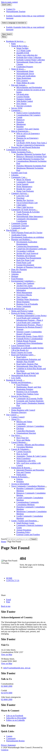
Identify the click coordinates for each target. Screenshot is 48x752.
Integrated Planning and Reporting (30, 470)
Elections (20, 428)
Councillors (21, 424)
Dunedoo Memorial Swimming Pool (31, 166)
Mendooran (21, 124)
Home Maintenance (24, 186)
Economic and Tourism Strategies (30, 401)
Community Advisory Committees (30, 426)
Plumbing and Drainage (26, 256)
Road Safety (21, 357)
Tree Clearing (21, 297)
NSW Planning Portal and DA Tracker (26, 233)
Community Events (19, 223)
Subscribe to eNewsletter (16, 718)
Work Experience (23, 458)
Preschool (20, 198)
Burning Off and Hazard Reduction (25, 147)
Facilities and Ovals (19, 173)
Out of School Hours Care (27, 203)
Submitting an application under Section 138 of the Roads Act (27, 349)
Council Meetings (18, 442)
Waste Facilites (22, 48)
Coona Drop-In (22, 214)
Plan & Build (11, 230)
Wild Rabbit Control (24, 101)
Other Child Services (24, 207)
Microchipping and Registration (29, 87)
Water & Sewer (17, 69)
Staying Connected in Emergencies (30, 145)
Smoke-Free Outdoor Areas (27, 394)
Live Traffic (16, 378)
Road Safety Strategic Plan (27, 364)
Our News (15, 435)
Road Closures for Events (21, 352)
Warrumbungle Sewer (25, 73)
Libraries (14, 175)
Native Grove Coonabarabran (28, 113)
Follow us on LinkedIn (15, 720)
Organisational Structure (26, 433)
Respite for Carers (23, 189)
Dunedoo (20, 122)
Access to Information (20, 484)
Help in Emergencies (19, 131)
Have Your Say (22, 438)
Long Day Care (22, 196)
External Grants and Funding (28, 534)
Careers (9, 736)
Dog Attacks (21, 103)
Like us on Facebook (14, 715)
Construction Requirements (27, 246)
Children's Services (19, 193)
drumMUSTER (22, 53)
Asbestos (15, 274)
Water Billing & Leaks (25, 83)
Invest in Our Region (19, 396)
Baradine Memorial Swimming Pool (31, 154)
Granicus (4, 750)
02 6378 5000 (6, 693)
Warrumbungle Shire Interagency (29, 216)
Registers (20, 481)
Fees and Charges (23, 472)
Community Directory (20, 226)
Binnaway (20, 120)
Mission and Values (24, 421)
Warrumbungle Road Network (23, 375)
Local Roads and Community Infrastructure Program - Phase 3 (29, 323)
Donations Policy (23, 532)
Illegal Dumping (23, 302)
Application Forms (18, 235)
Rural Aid (20, 140)
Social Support (22, 184)
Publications (16, 272)
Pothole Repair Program (26, 341)
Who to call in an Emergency (28, 133)
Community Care (18, 177)
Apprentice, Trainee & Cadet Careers (31, 456)
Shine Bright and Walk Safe (27, 373)
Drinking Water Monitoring (27, 299)
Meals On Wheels (23, 179)
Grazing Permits (22, 97)
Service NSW (16, 108)
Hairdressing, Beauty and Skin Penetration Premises (28, 388)
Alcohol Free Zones (24, 286)
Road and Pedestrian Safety (22, 355)
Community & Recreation (16, 150)
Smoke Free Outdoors (25, 283)
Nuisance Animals (23, 99)
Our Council (11, 415)
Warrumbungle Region (15, 741)
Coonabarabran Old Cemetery (28, 115)
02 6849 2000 (6, 686)
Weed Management (24, 292)
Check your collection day (27, 55)
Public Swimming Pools (21, 152)
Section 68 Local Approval (27, 253)
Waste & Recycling (19, 46)
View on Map (6, 654)
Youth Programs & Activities (28, 212)
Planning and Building (20, 239)
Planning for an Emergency (27, 138)
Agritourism (16, 408)
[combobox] (14, 22)
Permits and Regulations (21, 382)
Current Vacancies (23, 451)
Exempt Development (25, 265)
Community (11, 738)
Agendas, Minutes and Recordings (30, 445)
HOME (9, 578)
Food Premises (17, 279)
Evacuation (20, 136)
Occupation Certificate (25, 251)
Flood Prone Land (23, 262)
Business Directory (19, 412)
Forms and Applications (26, 76)
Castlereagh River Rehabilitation (29, 343)
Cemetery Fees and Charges (27, 129)
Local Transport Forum (20, 345)
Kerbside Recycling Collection (28, 57)
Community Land (18, 228)
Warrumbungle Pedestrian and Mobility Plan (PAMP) (28, 360)
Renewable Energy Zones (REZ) (29, 336)
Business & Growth (14, 380)
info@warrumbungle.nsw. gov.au (16, 668)
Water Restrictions (23, 78)
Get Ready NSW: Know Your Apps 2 (31, 143)
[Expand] (28, 46)
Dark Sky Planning (19, 269)
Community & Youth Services (23, 209)
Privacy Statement (8, 745)
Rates (13, 44)
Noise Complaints (23, 306)
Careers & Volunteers (20, 449)
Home (3, 541)
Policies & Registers (19, 477)
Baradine (20, 126)
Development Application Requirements (26, 243)
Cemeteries (15, 110)
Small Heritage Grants (25, 523)
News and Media (23, 440)
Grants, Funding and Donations (24, 521)
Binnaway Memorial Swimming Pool (31, 156)
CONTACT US (12, 580)
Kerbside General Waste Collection (30, 60)
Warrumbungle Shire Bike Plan (29, 366)
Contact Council (17, 417)
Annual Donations (23, 530)
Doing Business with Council (23, 410)
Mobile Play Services (25, 200)
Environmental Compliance (22, 281)
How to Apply (22, 454)
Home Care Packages (25, 191)
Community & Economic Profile (29, 398)
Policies (19, 479)
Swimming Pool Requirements (28, 258)
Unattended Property (24, 67)
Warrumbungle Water (25, 71)
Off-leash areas (22, 94)
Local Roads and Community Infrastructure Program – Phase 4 (29, 319)
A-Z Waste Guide (23, 50)
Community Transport (25, 182)
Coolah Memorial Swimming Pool (30, 159)
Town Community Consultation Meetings (28, 486)
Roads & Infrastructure (15, 309)
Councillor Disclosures (25, 431)
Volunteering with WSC (26, 461)
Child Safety (21, 205)
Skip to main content (9, 2)
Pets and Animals (18, 85)
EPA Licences (22, 80)
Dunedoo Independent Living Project (31, 315)
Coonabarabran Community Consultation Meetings (27, 503)
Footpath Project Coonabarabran (29, 339)
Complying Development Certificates (31, 249)
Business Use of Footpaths (27, 304)
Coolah (19, 117)
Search (4, 539)
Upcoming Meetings (24, 447)
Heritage (14, 276)
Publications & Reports (20, 468)
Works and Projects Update (22, 311)
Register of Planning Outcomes (29, 267)
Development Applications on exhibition (27, 237)
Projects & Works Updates (22, 313)
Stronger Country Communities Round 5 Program (29, 333)
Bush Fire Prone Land (25, 260)
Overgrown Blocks (24, 295)
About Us (15, 419)
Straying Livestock (24, 106)
